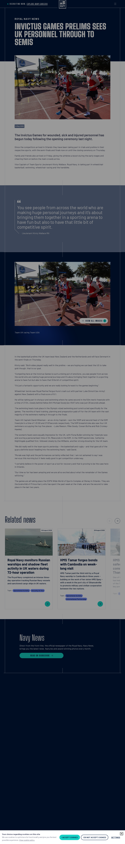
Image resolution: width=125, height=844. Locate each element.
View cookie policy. (27, 840)
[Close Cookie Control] (121, 833)
